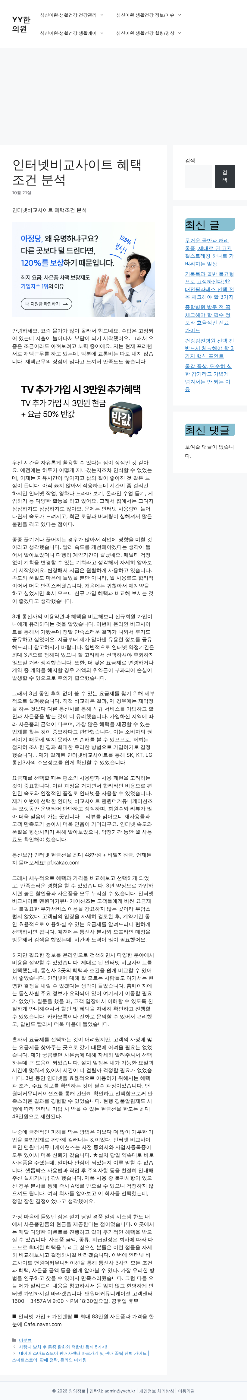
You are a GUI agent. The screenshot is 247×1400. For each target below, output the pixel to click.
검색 (190, 161)
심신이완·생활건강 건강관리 (68, 15)
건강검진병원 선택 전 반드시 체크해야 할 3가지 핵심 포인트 (209, 348)
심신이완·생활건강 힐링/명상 (145, 33)
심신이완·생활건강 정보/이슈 (145, 15)
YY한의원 (21, 24)
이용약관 (186, 1390)
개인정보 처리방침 (156, 1390)
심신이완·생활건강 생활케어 (68, 33)
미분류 (25, 1340)
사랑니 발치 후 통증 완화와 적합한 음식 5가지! (63, 1346)
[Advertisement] (123, 93)
